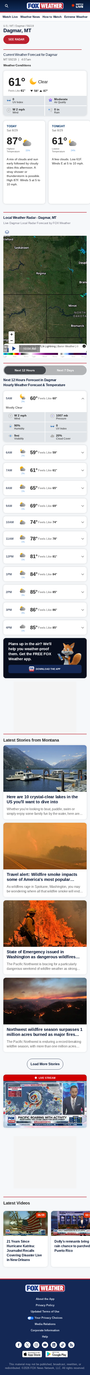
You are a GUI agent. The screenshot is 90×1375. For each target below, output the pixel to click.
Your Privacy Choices (48, 1317)
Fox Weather (45, 6)
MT (12, 25)
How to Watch (52, 16)
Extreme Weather (76, 16)
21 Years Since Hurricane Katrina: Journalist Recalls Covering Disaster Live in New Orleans (24, 1251)
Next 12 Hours (25, 370)
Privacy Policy (45, 1305)
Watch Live (10, 16)
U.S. (5, 25)
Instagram (36, 1345)
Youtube (45, 1345)
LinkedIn (54, 1345)
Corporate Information (45, 1330)
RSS (71, 1345)
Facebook (18, 1345)
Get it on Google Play (56, 1354)
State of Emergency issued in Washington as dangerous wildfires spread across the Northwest (41, 957)
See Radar (16, 39)
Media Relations (45, 1324)
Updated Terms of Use (45, 1311)
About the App (45, 1299)
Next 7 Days (65, 370)
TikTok (62, 1345)
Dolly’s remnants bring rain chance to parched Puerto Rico (72, 1246)
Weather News (30, 16)
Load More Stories (45, 1064)
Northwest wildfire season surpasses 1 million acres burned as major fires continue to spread (44, 1034)
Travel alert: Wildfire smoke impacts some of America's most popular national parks (42, 879)
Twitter (27, 1345)
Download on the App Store (32, 1354)
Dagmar (20, 25)
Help (45, 1336)
